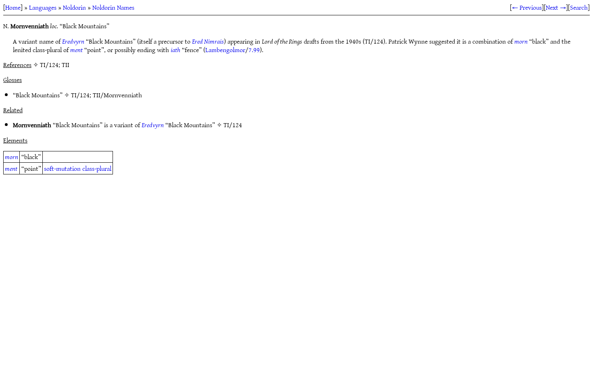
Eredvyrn (73, 41)
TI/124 (80, 95)
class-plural (96, 168)
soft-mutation (62, 168)
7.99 (254, 49)
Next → (556, 7)
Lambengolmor (225, 49)
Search (579, 7)
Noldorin (74, 7)
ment (76, 49)
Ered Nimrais (208, 41)
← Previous (527, 7)
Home (13, 7)
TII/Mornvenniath (117, 95)
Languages (42, 7)
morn (521, 41)
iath (175, 49)
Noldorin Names (113, 7)
